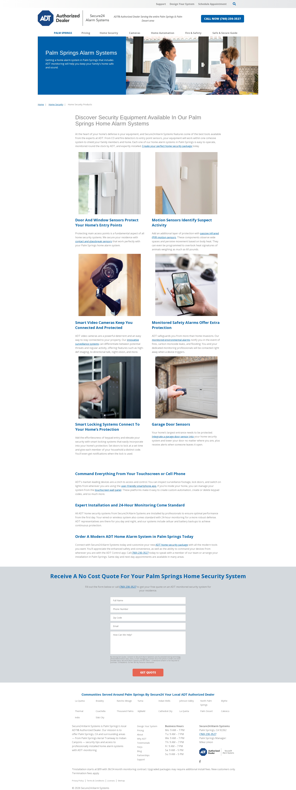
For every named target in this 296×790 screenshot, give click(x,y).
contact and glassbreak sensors (93, 241)
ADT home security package (172, 544)
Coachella (100, 711)
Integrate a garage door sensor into (173, 436)
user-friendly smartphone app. (139, 486)
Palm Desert (206, 711)
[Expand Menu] (119, 32)
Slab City (100, 717)
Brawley (100, 700)
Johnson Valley (186, 700)
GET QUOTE (148, 672)
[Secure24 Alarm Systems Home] (73, 18)
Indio (77, 717)
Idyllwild (141, 711)
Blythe (224, 700)
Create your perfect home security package (167, 146)
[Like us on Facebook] (199, 762)
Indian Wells (164, 700)
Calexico (225, 711)
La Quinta (80, 700)
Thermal (79, 711)
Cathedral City (165, 711)
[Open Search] (234, 3)
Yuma (140, 700)
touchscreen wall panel (108, 490)
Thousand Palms (125, 711)
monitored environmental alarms (171, 340)
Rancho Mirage (124, 700)
